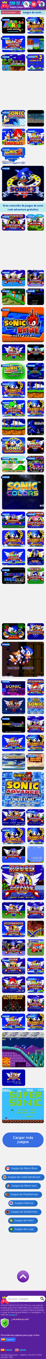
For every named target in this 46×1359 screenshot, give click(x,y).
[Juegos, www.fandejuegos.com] (17, 5)
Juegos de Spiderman (24, 1211)
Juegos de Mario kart (24, 1185)
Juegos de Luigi (23, 1229)
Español (10, 1339)
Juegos (12, 1314)
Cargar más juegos (23, 1140)
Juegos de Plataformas (24, 1194)
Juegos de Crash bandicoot (24, 1177)
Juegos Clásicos (23, 1203)
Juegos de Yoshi (24, 1220)
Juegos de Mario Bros (24, 1168)
